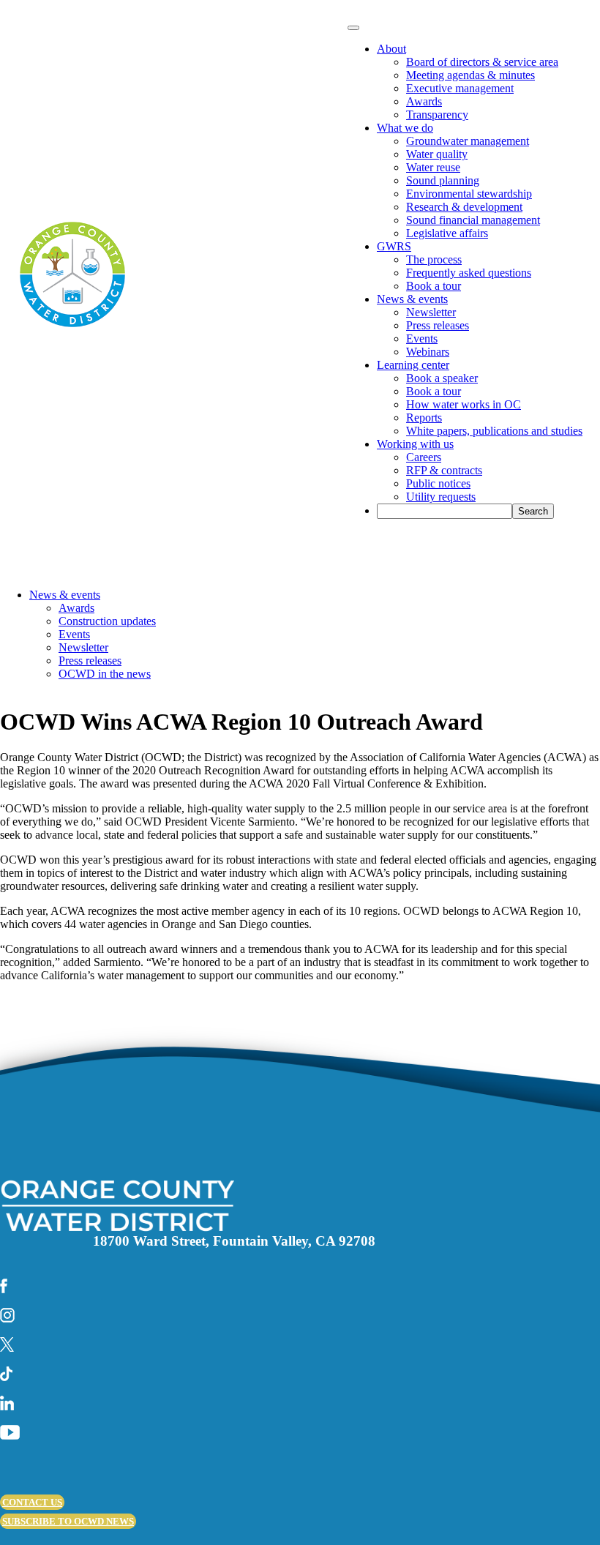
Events (422, 338)
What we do (405, 127)
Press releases (437, 325)
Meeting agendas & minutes (470, 75)
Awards (424, 101)
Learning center (413, 365)
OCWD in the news (105, 673)
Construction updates (107, 621)
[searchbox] (444, 511)
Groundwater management (467, 141)
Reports (424, 417)
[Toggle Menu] (353, 28)
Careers (423, 457)
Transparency (437, 114)
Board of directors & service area (482, 62)
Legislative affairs (447, 233)
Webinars (427, 351)
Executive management (460, 88)
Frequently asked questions (468, 272)
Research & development (464, 207)
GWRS (394, 246)
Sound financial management (473, 220)
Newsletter (431, 312)
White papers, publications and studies (494, 430)
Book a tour (433, 286)
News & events (412, 299)
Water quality (437, 154)
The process (434, 259)
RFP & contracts (444, 470)
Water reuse (433, 167)
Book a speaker (442, 378)
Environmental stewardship (469, 193)
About (391, 48)
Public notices (438, 483)
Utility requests (441, 496)
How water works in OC (463, 404)
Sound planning (442, 180)
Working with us (415, 444)
